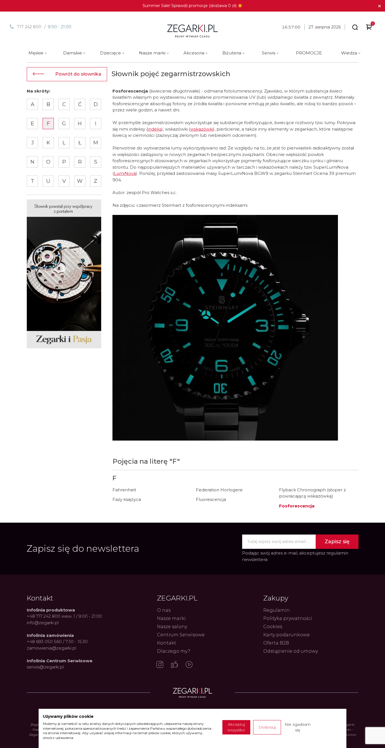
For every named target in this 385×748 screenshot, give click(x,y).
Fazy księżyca (126, 499)
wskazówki (201, 129)
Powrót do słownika (78, 74)
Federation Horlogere (219, 489)
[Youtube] (189, 665)
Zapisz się (337, 541)
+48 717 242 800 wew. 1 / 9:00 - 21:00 (64, 616)
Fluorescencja (211, 499)
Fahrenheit (124, 489)
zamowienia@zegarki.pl (51, 648)
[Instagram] (160, 665)
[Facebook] (174, 665)
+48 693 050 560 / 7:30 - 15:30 (57, 641)
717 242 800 (29, 27)
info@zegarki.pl (43, 622)
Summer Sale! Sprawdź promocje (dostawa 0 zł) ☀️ (192, 5)
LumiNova (125, 173)
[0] (369, 28)
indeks (154, 129)
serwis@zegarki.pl (45, 667)
